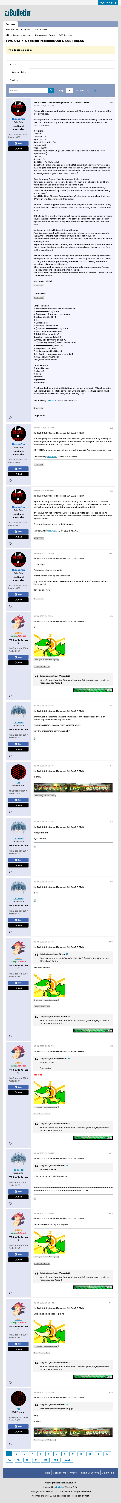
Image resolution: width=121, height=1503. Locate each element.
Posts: (11, 137)
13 (107, 1453)
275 (56, 1460)
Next (67, 1460)
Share (20, 143)
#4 (111, 553)
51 (36, 1460)
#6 (111, 705)
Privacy (73, 1472)
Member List (12, 29)
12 (98, 1453)
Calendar (25, 29)
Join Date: (13, 134)
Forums (10, 24)
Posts (13, 64)
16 (27, 1460)
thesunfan (51, 400)
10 (81, 1453)
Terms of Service (89, 1472)
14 (9, 1460)
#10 (111, 941)
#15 (111, 1392)
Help (47, 1472)
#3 (111, 490)
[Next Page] (95, 90)
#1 (111, 102)
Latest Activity (18, 72)
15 (18, 1460)
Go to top (108, 1472)
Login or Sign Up (108, 2)
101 (45, 1460)
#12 (111, 1153)
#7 (111, 765)
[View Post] (67, 954)
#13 (111, 1213)
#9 (111, 881)
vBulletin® (60, 1487)
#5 (111, 616)
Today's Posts (40, 29)
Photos (14, 80)
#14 (111, 1302)
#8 (111, 821)
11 (90, 1453)
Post (20, 148)
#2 (111, 427)
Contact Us (59, 1472)
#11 (111, 1046)
